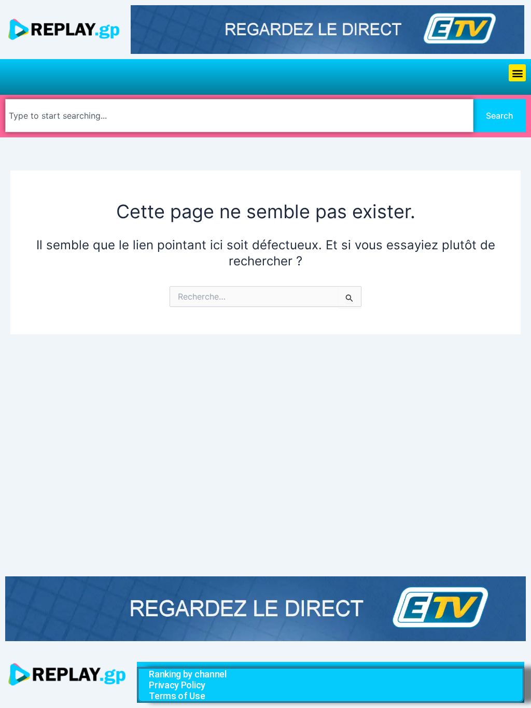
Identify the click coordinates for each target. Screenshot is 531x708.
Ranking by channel (188, 674)
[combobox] (239, 115)
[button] (517, 72)
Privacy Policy (177, 684)
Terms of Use (177, 695)
